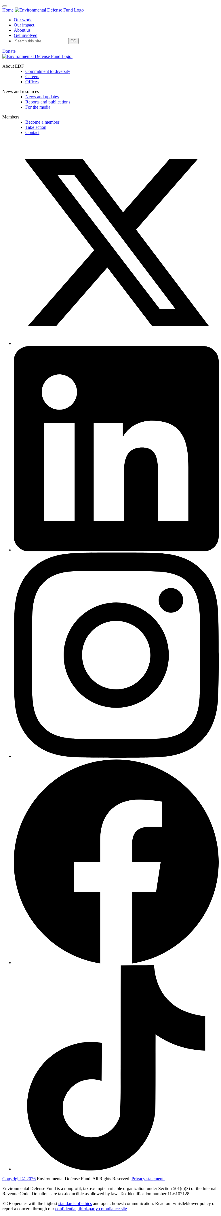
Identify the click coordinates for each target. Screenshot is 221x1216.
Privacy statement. (148, 1178)
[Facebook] (116, 962)
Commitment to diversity (47, 71)
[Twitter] (116, 343)
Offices (32, 81)
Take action (35, 127)
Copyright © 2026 (19, 1178)
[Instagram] (116, 756)
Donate (9, 51)
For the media (37, 107)
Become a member (42, 122)
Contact (32, 132)
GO (73, 41)
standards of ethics (75, 1203)
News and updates (42, 96)
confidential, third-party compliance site (91, 1208)
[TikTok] (116, 1168)
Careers (32, 76)
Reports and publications (47, 101)
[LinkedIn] (116, 549)
